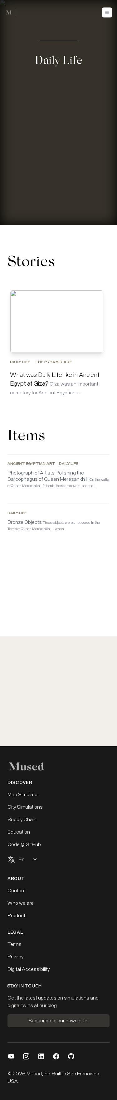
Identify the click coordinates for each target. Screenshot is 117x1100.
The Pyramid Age (53, 362)
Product (16, 915)
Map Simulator (23, 794)
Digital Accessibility (28, 969)
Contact (16, 890)
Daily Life (20, 362)
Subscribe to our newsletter (58, 1020)
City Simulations (25, 807)
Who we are (20, 903)
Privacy (15, 956)
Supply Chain (22, 819)
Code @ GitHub (24, 844)
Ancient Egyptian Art (31, 464)
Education (18, 832)
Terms (14, 944)
